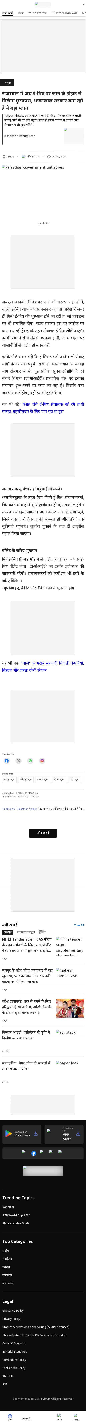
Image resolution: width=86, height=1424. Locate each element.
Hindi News (8, 809)
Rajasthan (22, 809)
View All (79, 925)
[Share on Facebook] (6, 760)
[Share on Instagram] (42, 760)
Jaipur (33, 809)
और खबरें (43, 833)
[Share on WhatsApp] (30, 760)
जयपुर (8, 82)
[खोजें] (83, 4)
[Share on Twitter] (18, 760)
